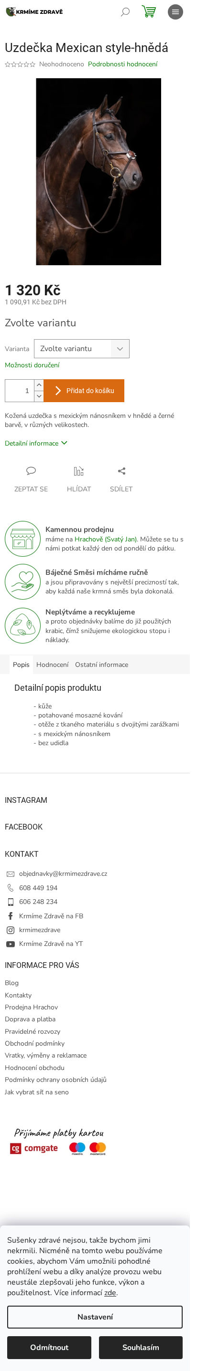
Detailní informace (31, 443)
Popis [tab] (21, 664)
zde (110, 1293)
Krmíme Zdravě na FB (51, 916)
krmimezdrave (39, 930)
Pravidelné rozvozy (32, 1031)
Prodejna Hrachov (31, 1007)
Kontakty (18, 995)
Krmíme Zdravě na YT (51, 943)
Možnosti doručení (32, 365)
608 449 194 (38, 888)
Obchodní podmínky (35, 1043)
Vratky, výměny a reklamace (46, 1055)
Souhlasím (140, 1347)
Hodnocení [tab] (52, 664)
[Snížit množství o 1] (39, 396)
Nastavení (95, 1317)
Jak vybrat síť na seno (37, 1092)
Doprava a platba (30, 1019)
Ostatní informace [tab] (101, 664)
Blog (12, 982)
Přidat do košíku (90, 391)
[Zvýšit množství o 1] (39, 385)
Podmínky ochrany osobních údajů (56, 1079)
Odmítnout (49, 1347)
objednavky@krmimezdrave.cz (63, 873)
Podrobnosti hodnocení (122, 64)
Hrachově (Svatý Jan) (106, 539)
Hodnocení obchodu (35, 1067)
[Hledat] (125, 11)
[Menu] (175, 11)
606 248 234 (38, 901)
